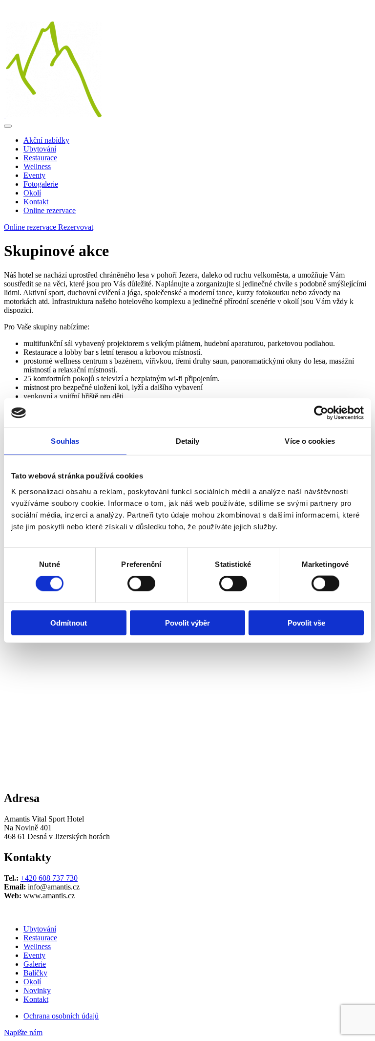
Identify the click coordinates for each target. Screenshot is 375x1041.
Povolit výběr (187, 622)
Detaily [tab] (188, 441)
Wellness (37, 166)
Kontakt (35, 201)
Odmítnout (68, 622)
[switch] (141, 583)
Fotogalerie (40, 184)
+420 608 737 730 (49, 878)
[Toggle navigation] (8, 126)
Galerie (34, 964)
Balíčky (35, 973)
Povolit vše (306, 622)
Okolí (32, 193)
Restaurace (40, 157)
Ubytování (39, 149)
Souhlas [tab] (65, 441)
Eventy (34, 175)
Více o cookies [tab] (309, 441)
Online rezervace (49, 210)
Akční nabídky (46, 140)
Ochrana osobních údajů (61, 1016)
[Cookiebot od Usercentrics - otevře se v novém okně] (321, 413)
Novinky (37, 990)
